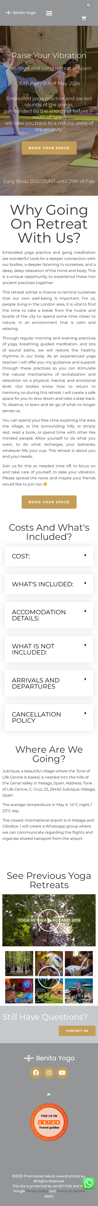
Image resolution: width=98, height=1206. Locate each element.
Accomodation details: (39, 615)
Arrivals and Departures (35, 683)
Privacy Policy (37, 1191)
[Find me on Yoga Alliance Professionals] (49, 1095)
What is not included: (33, 649)
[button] (49, 13)
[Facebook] (36, 1073)
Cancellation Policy (36, 717)
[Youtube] (62, 1073)
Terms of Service (71, 1191)
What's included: (43, 584)
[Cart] (84, 18)
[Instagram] (49, 1073)
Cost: (21, 556)
